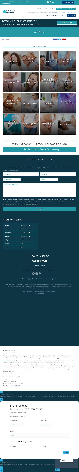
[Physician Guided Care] (67, 103)
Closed (22, 243)
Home (3, 39)
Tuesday (7, 229)
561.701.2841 (39, 261)
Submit (40, 209)
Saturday (7, 243)
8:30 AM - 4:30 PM (25, 225)
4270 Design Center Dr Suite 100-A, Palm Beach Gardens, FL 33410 (39, 270)
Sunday (6, 247)
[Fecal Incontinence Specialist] (49, 61)
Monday (7, 225)
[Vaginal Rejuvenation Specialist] (49, 124)
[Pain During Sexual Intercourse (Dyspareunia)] (12, 103)
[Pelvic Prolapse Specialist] (49, 103)
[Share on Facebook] (55, 39)
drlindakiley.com (7, 360)
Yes (14, 446)
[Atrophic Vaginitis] (12, 61)
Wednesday (8, 232)
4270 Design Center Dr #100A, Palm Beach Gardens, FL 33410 (19, 1)
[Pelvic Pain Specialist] (30, 103)
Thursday (7, 236)
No (44, 446)
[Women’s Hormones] (67, 124)
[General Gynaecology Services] (12, 82)
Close (57, 470)
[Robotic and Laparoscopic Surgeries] (12, 124)
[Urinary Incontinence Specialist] (30, 124)
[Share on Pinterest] (64, 39)
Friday (6, 240)
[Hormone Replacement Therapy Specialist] (30, 82)
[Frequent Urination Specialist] (67, 61)
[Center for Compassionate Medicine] (30, 61)
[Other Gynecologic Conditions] (67, 82)
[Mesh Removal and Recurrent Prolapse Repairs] (49, 82)
